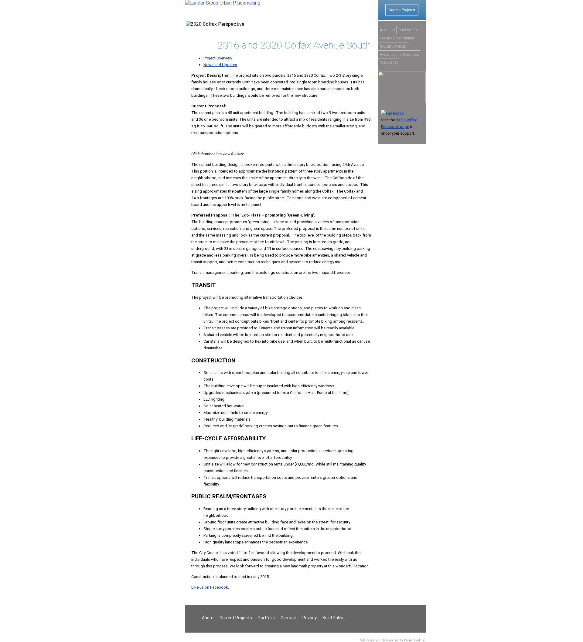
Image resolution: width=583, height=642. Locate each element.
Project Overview (217, 58)
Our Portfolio (408, 30)
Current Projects (402, 10)
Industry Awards (393, 46)
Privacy (309, 617)
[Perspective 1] (191, 143)
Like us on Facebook (209, 587)
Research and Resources (399, 54)
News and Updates (220, 64)
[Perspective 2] (192, 143)
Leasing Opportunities (397, 38)
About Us (387, 30)
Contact (289, 617)
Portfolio (266, 617)
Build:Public (333, 617)
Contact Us (388, 63)
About (208, 617)
